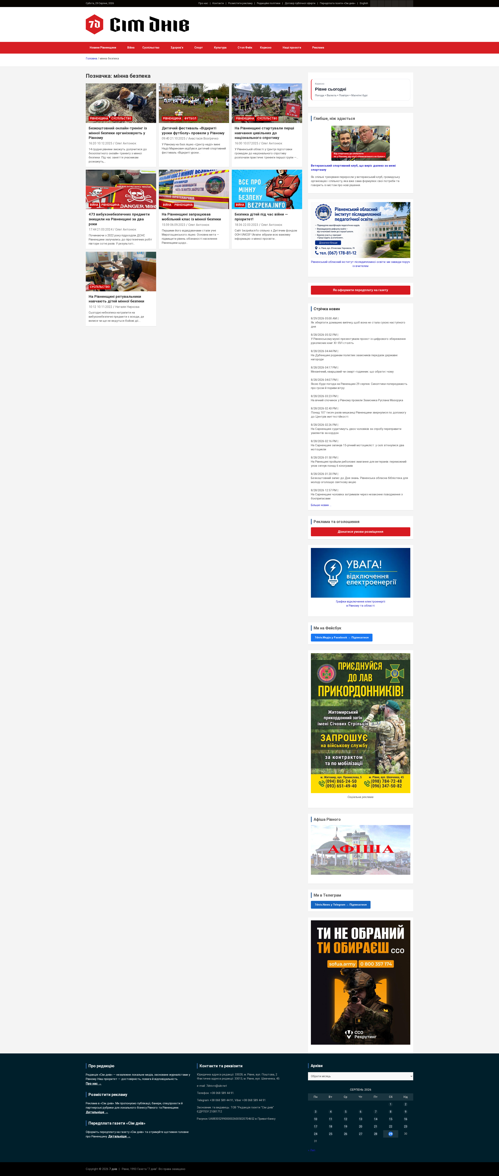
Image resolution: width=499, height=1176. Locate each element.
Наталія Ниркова (127, 307)
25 (330, 1134)
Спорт (198, 47)
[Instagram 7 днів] (380, 3)
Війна (130, 47)
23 (405, 1126)
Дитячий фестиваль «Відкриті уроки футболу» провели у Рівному (193, 130)
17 (315, 1126)
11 (330, 1119)
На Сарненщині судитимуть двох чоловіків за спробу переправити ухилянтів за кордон (356, 431)
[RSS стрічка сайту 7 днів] (388, 3)
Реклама (318, 47)
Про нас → (94, 1083)
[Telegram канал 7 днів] (402, 3)
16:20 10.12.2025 (100, 143)
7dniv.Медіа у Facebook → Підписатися (342, 637)
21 (375, 1126)
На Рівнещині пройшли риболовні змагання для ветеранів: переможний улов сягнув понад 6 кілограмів (358, 463)
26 (345, 1134)
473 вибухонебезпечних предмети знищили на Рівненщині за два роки (119, 219)
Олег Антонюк (125, 143)
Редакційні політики (268, 3)
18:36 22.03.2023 (246, 225)
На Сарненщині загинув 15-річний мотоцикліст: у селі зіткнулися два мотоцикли (357, 447)
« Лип (311, 1150)
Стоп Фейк (245, 47)
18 (330, 1126)
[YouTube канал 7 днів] (409, 3)
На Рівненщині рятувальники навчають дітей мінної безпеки (116, 299)
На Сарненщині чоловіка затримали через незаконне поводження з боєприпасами (357, 496)
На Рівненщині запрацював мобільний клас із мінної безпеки (191, 216)
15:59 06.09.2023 (173, 225)
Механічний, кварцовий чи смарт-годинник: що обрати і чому (352, 371)
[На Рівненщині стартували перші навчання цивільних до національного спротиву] (267, 103)
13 (360, 1119)
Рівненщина (99, 118)
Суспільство (150, 47)
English (364, 3)
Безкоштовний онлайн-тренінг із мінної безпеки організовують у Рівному (118, 133)
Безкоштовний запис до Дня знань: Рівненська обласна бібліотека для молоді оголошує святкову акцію (359, 480)
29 (390, 1134)
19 (345, 1126)
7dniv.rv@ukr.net (216, 1086)
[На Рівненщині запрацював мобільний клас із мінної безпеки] (194, 189)
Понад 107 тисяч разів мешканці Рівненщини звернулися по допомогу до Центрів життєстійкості (358, 414)
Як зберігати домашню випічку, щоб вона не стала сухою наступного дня (358, 324)
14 (375, 1119)
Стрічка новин (327, 309)
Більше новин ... (321, 505)
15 (390, 1119)
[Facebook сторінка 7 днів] (373, 3)
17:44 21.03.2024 (100, 229)
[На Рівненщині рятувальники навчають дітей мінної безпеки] (121, 271)
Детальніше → (97, 1112)
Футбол (190, 118)
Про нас (203, 3)
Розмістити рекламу (240, 3)
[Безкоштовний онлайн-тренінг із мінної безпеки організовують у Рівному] (121, 103)
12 (345, 1119)
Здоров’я (177, 47)
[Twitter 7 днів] (395, 3)
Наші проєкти (292, 47)
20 (360, 1126)
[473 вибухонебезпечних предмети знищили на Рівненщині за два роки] (121, 189)
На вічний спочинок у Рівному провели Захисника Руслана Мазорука (357, 400)
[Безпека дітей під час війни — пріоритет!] (267, 189)
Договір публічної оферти (300, 3)
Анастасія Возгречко (203, 138)
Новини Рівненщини (103, 47)
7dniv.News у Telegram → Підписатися (341, 904)
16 (405, 1119)
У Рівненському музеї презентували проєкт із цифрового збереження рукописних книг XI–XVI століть (358, 341)
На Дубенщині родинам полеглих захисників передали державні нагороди (354, 357)
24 (315, 1134)
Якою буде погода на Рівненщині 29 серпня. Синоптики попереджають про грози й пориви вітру (359, 386)
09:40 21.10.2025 (173, 138)
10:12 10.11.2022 (100, 307)
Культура (220, 47)
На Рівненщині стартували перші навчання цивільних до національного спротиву (264, 133)
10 (315, 1119)
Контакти (218, 3)
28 (375, 1134)
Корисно (266, 47)
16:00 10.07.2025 (246, 143)
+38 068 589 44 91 (222, 1093)
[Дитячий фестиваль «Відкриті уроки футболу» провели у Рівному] (194, 103)
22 (390, 1126)
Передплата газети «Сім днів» (337, 3)
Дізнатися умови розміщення (360, 531)
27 (360, 1134)
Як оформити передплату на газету (360, 290)
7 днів (113, 1169)
